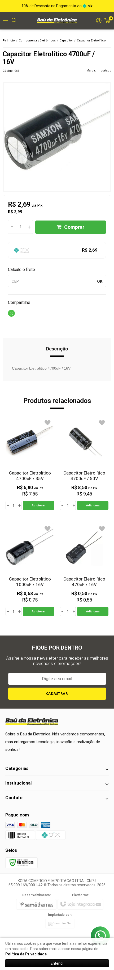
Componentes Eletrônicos (37, 40)
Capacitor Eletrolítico (91, 40)
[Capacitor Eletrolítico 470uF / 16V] (84, 569)
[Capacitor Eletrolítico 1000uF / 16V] (29, 569)
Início (11, 40)
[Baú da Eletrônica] (57, 20)
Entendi (57, 963)
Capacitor (66, 40)
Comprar (74, 227)
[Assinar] (57, 694)
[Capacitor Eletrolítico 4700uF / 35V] (29, 463)
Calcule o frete (21, 269)
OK (99, 281)
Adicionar (38, 505)
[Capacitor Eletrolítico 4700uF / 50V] (84, 463)
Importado (104, 70)
